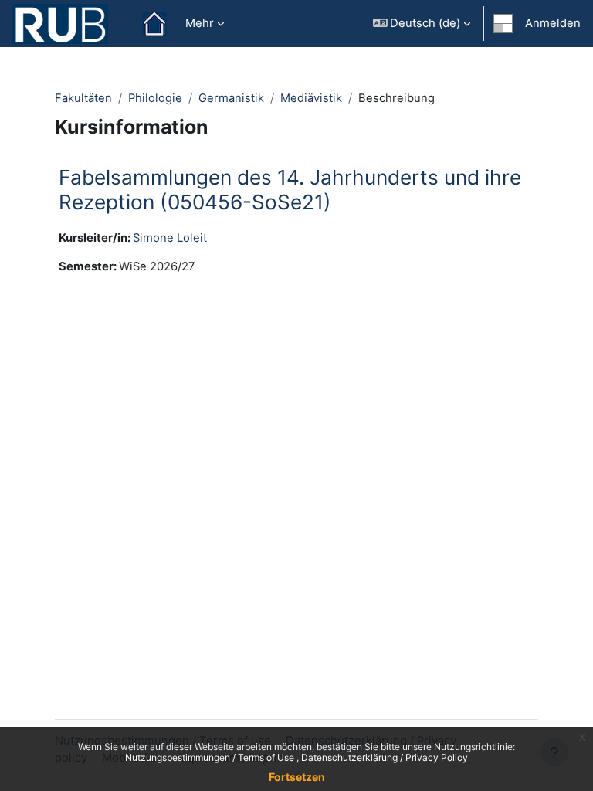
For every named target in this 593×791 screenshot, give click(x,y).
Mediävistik (311, 98)
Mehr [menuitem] (199, 23)
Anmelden (553, 23)
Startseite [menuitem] (154, 24)
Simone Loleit (170, 238)
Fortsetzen (297, 776)
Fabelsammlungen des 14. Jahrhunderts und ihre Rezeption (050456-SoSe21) (290, 189)
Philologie (155, 98)
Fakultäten (83, 98)
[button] (422, 23)
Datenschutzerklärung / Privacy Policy (384, 757)
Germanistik (231, 98)
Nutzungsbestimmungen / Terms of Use (210, 757)
